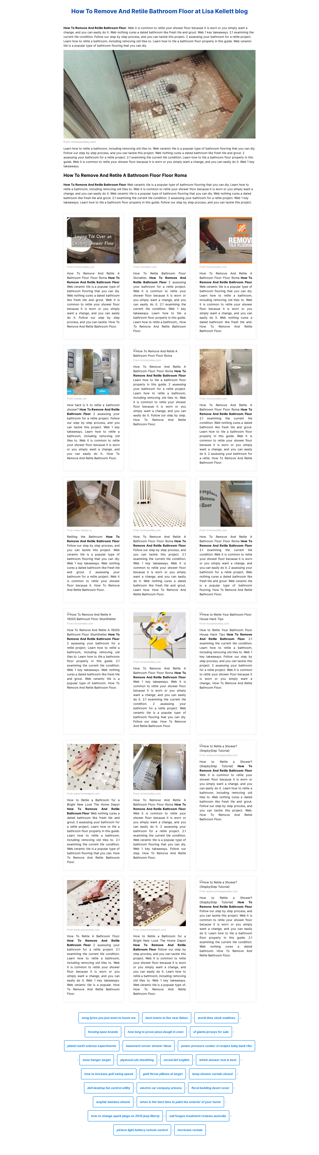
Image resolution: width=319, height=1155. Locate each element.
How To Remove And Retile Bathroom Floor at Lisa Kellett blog (159, 11)
